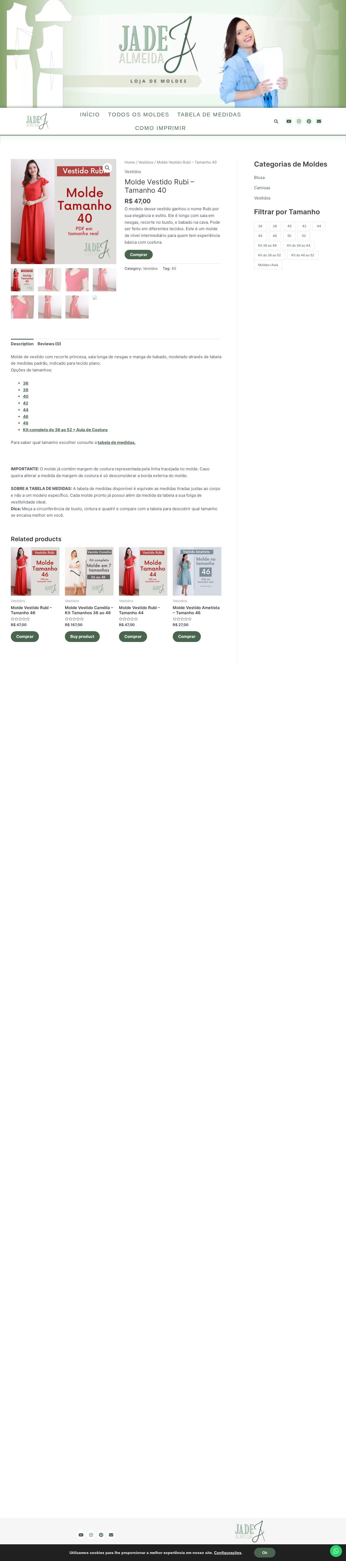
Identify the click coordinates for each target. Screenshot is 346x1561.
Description (22, 343)
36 (25, 383)
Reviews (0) (49, 343)
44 (319, 226)
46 (260, 236)
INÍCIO (90, 115)
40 (173, 268)
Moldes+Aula (268, 265)
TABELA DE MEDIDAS (209, 115)
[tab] (22, 344)
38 (275, 226)
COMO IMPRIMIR (160, 128)
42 (304, 226)
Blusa (259, 177)
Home (130, 162)
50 (289, 236)
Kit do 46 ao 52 (302, 255)
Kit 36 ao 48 (267, 245)
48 (275, 236)
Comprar (138, 254)
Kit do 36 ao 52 (269, 255)
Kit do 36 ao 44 (298, 245)
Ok (264, 1552)
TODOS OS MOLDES (138, 115)
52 (304, 236)
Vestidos (145, 162)
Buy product (82, 636)
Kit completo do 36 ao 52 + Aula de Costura (65, 429)
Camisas (262, 187)
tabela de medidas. (116, 442)
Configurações (227, 1552)
